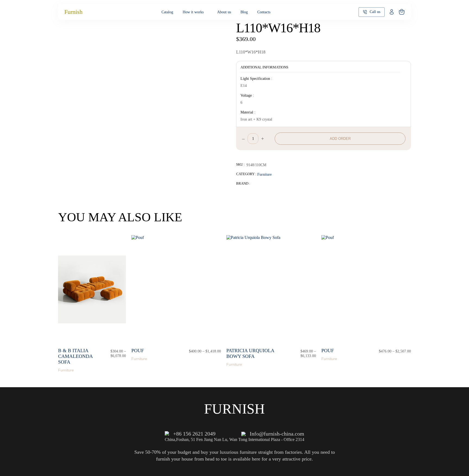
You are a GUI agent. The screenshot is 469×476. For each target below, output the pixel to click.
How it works (193, 12)
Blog (244, 12)
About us (224, 12)
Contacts (263, 12)
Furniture (264, 174)
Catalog (167, 12)
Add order (340, 139)
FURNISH (234, 409)
